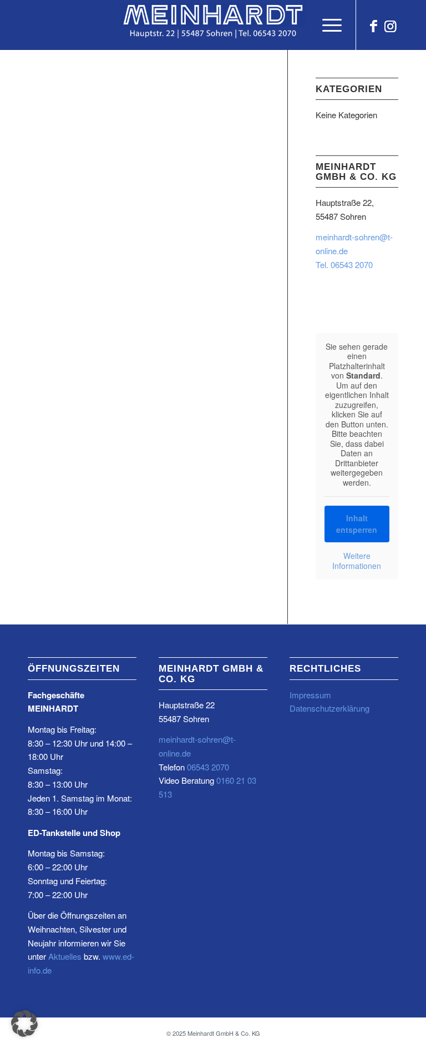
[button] (24, 1023)
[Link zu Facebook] (373, 25)
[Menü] (326, 25)
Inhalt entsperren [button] (356, 523)
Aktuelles (65, 956)
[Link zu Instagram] (390, 25)
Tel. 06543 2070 (344, 264)
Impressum (310, 695)
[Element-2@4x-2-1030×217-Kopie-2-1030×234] (213, 25)
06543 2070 (207, 767)
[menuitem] (326, 25)
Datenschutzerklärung (329, 708)
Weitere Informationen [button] (356, 561)
